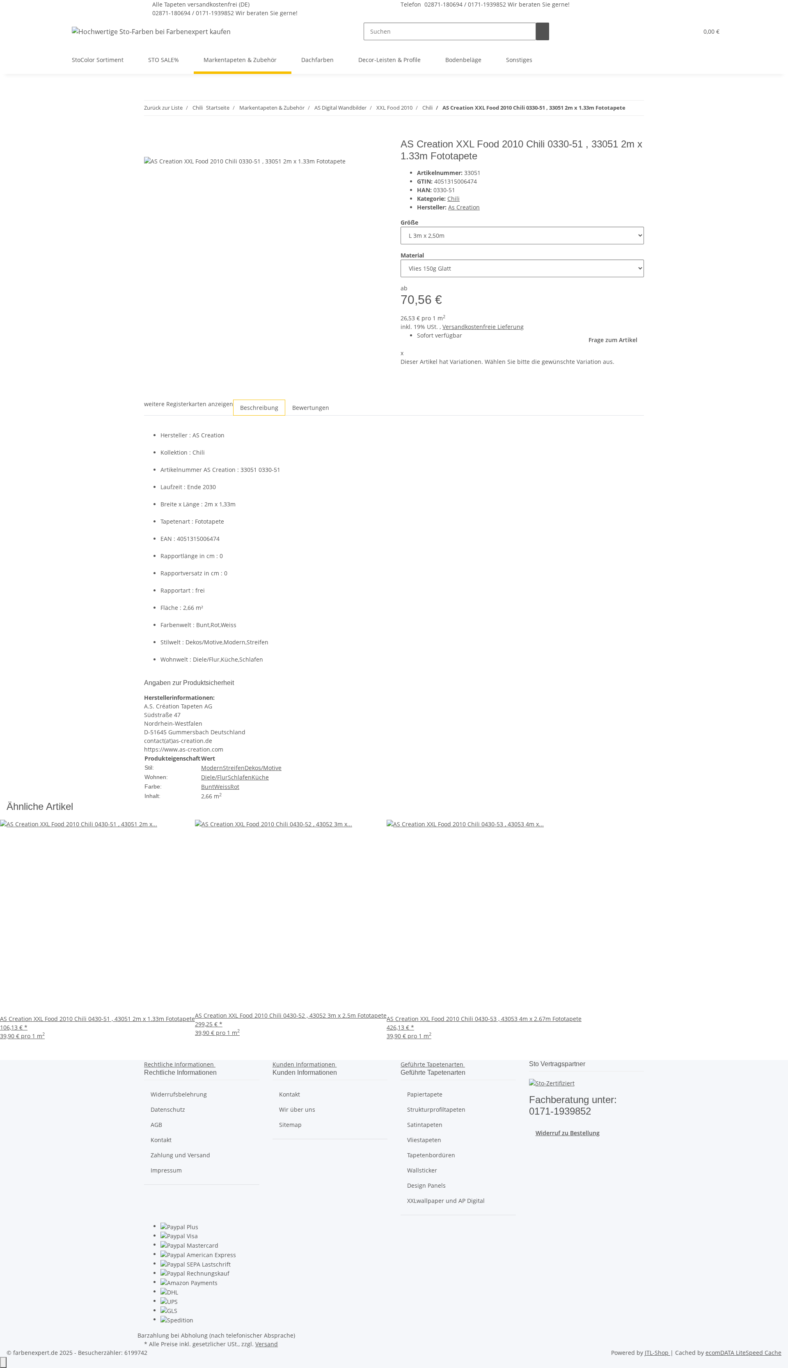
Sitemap (290, 1125)
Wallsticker (422, 1170)
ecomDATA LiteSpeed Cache (743, 1353)
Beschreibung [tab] (259, 408)
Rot (234, 787)
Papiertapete (424, 1094)
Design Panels (426, 1185)
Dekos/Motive (263, 768)
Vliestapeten (424, 1140)
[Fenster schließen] (150, 147)
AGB (156, 1125)
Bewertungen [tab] (310, 408)
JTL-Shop (657, 1353)
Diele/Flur (214, 777)
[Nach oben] (3, 1362)
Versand (266, 1344)
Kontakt (161, 1140)
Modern (212, 768)
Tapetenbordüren (431, 1155)
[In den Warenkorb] (150, 133)
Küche (260, 777)
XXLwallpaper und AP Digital (446, 1201)
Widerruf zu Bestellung (568, 1133)
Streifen (234, 768)
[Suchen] (542, 31)
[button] (675, 31)
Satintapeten (424, 1125)
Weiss (222, 787)
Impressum (166, 1170)
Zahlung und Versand (180, 1155)
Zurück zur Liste (163, 107)
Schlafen (240, 777)
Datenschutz (168, 1109)
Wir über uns (297, 1109)
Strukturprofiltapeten (436, 1109)
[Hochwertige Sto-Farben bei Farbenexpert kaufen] (151, 31)
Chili (453, 198)
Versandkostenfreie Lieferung (483, 327)
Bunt (207, 787)
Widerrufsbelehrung (179, 1094)
